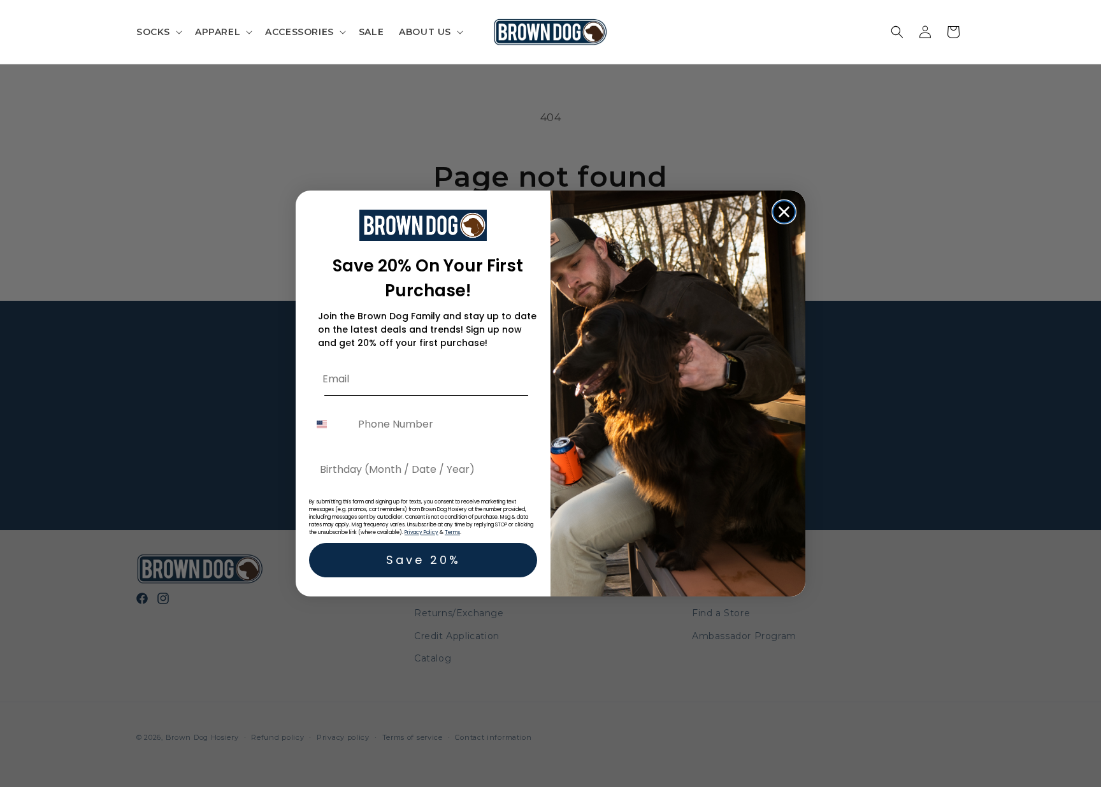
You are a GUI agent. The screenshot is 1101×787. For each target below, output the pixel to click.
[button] (158, 31)
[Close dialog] (784, 212)
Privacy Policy (421, 532)
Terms (452, 532)
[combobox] (331, 424)
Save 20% (423, 560)
